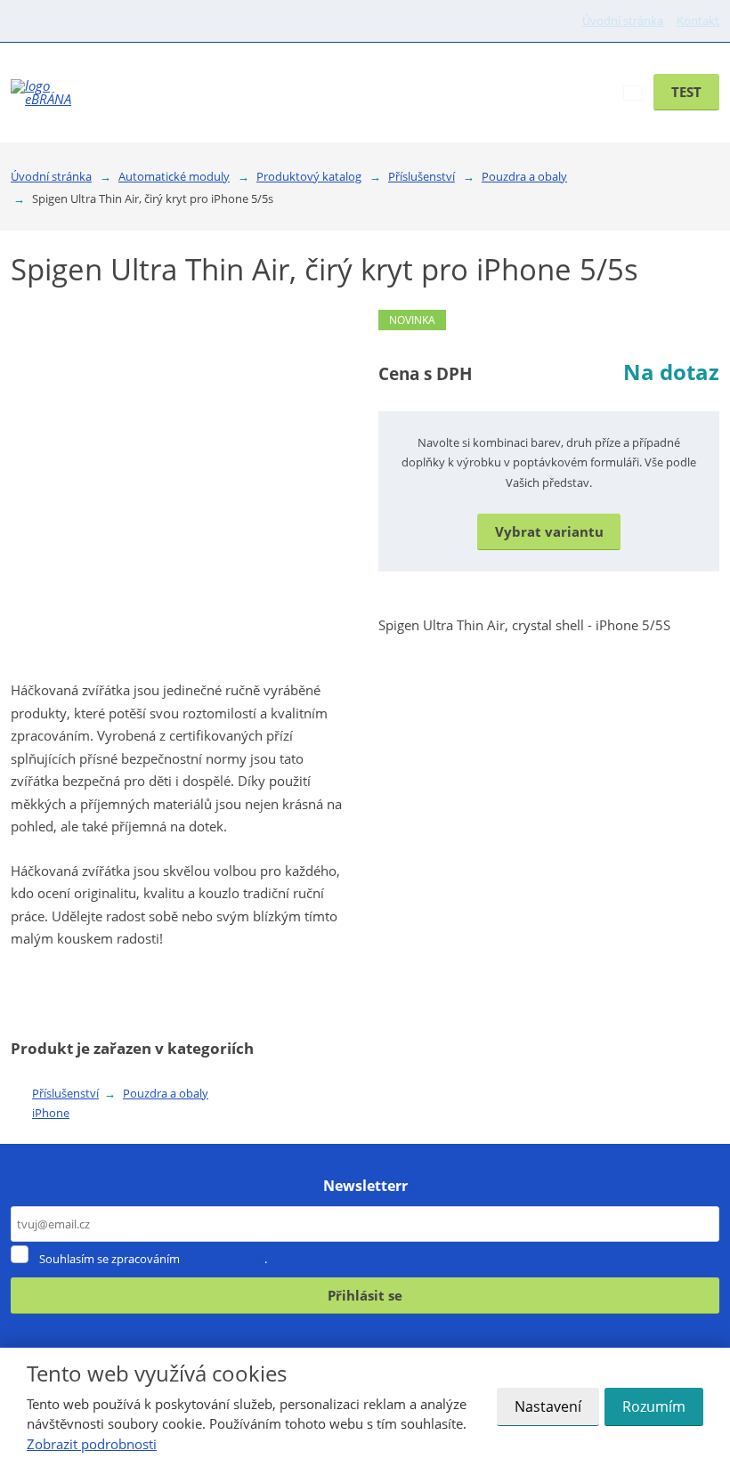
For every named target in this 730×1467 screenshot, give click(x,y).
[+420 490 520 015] (23, 20)
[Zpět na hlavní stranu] (48, 92)
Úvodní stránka (622, 20)
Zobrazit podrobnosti (92, 1444)
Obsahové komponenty (319, 67)
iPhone (50, 1113)
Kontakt (698, 20)
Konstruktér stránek (421, 117)
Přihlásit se (365, 1295)
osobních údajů (223, 1259)
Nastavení (548, 1406)
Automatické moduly (486, 67)
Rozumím (653, 1406)
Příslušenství (65, 1093)
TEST (686, 92)
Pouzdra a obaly (165, 1093)
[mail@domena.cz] (43, 20)
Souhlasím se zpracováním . (153, 1259)
